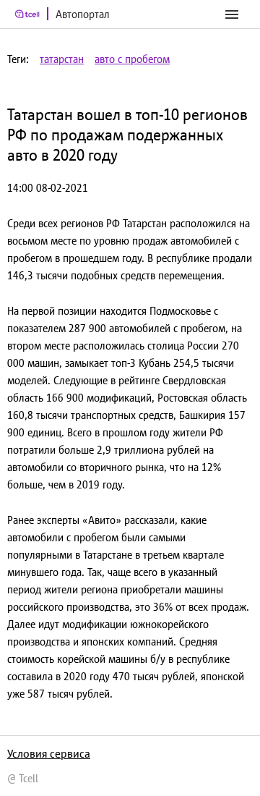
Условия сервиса (48, 753)
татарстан (62, 59)
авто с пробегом (132, 59)
